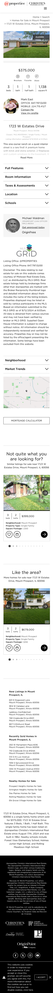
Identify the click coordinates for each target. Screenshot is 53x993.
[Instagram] (30, 957)
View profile (29, 113)
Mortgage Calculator (26, 420)
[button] (26, 392)
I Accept (41, 977)
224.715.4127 (39, 106)
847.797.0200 (38, 103)
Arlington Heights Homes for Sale (25, 790)
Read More (26, 157)
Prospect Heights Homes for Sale (25, 786)
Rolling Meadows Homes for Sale (25, 797)
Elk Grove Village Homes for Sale (25, 800)
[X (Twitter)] (22, 957)
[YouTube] (37, 957)
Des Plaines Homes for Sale (22, 793)
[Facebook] (15, 957)
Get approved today (33, 227)
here (31, 990)
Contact (27, 109)
